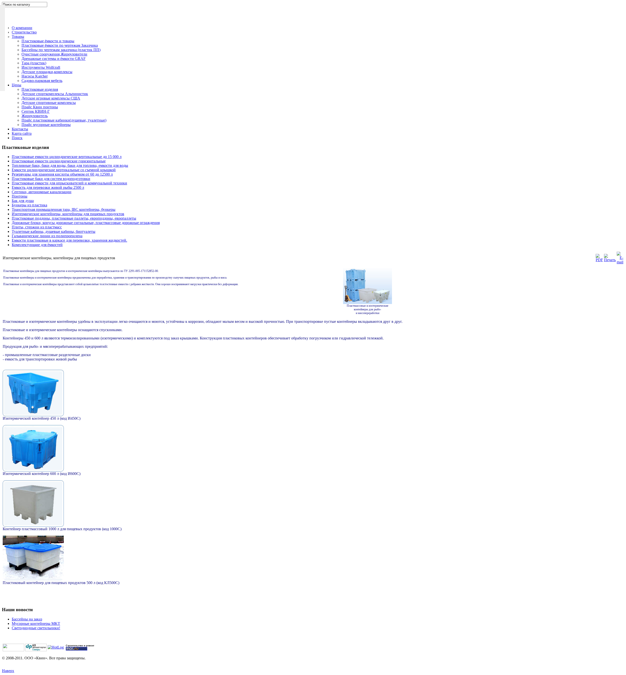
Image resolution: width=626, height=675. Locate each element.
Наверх (8, 671)
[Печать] (610, 260)
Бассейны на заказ (27, 619)
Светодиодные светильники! (36, 628)
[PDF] (599, 260)
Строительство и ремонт (80, 645)
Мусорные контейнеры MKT (36, 623)
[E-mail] (620, 262)
